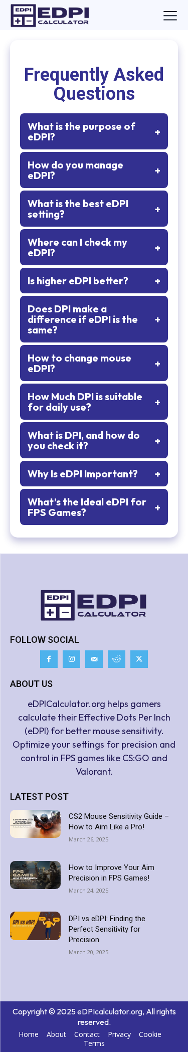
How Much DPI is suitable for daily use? (94, 401)
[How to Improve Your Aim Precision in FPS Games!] (35, 875)
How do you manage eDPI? (94, 170)
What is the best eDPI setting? (94, 208)
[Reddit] (116, 659)
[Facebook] (49, 659)
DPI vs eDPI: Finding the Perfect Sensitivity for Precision (107, 929)
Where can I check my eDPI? (94, 247)
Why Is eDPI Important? (94, 473)
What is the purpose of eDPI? (94, 131)
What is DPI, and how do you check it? (94, 440)
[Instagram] (71, 659)
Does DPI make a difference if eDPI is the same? (94, 319)
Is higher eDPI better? (94, 280)
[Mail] (94, 659)
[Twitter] (139, 659)
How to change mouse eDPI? (94, 363)
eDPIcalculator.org (109, 1011)
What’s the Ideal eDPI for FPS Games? (94, 506)
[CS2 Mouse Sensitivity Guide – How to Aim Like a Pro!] (35, 824)
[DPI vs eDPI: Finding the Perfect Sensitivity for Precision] (35, 926)
